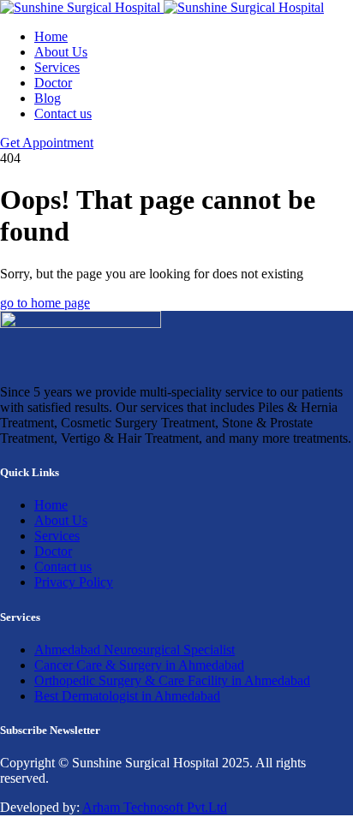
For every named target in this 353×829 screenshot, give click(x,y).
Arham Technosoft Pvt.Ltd (154, 807)
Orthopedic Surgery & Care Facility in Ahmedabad (172, 680)
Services (57, 67)
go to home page (45, 302)
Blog (47, 98)
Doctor (53, 82)
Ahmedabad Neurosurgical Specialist (134, 649)
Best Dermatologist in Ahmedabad (127, 696)
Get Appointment (46, 142)
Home (51, 36)
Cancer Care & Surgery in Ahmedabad (139, 665)
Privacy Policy (73, 582)
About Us (60, 52)
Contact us (63, 113)
